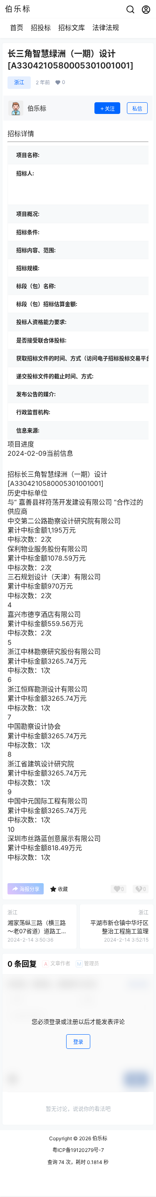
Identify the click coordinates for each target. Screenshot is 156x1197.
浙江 (19, 82)
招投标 (41, 27)
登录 (78, 1042)
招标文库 (71, 27)
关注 (110, 109)
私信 (137, 109)
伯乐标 (99, 1138)
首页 (16, 27)
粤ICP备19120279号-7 (78, 1150)
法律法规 (105, 27)
